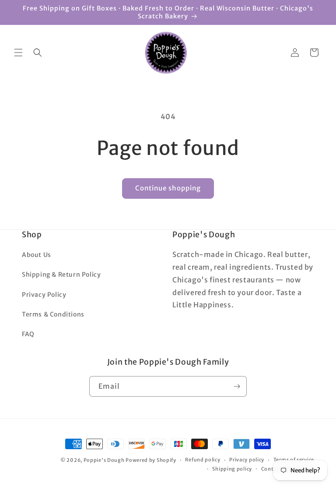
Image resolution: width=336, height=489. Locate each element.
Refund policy (202, 460)
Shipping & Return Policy (61, 274)
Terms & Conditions (53, 314)
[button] (18, 52)
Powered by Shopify (151, 460)
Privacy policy (246, 460)
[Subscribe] (236, 386)
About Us (36, 255)
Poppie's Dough (104, 460)
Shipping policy (232, 469)
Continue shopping (168, 188)
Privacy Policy (44, 295)
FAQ (28, 334)
